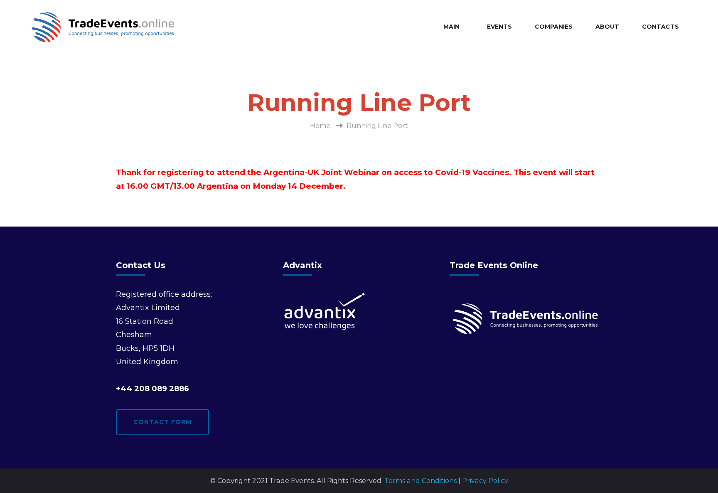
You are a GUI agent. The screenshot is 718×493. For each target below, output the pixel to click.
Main (451, 26)
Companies (554, 26)
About (607, 26)
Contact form (162, 422)
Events (499, 26)
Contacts (660, 26)
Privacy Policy (485, 481)
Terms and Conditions (420, 481)
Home (320, 126)
